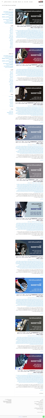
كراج (26, 34)
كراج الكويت (38, 35)
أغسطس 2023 (11, 37)
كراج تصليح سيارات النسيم (39, 228)
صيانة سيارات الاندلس (30, 149)
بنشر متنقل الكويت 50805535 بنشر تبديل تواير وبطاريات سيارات (38, 402)
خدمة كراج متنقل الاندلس (38, 149)
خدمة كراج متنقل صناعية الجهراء (26, 110)
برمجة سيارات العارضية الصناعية (34, 30)
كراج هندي (29, 37)
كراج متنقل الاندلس (34, 152)
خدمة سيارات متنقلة (25, 71)
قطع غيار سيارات (29, 34)
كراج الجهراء (36, 265)
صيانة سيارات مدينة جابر (24, 378)
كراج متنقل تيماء (38, 343)
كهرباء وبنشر (11, 106)
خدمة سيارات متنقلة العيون (20, 71)
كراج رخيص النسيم (31, 228)
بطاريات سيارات (26, 1)
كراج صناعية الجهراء (35, 113)
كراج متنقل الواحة (36, 305)
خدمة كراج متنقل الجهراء (38, 264)
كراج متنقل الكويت (36, 37)
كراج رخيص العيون (31, 74)
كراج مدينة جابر (23, 381)
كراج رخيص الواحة (31, 304)
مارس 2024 (11, 30)
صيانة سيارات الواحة (30, 302)
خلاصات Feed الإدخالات (10, 112)
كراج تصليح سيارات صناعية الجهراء (24, 112)
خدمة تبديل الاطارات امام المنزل (34, 71)
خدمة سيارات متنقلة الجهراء (20, 263)
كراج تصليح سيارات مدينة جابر (32, 380)
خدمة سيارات (29, 71)
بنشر (22, 1)
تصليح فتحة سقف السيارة (38, 224)
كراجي (27, 37)
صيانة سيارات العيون (30, 72)
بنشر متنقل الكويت (20, 416)
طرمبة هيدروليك (36, 34)
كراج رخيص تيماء (32, 342)
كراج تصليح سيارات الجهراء (32, 266)
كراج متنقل (19, 1)
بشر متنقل (30, 30)
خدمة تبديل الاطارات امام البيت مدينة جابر (37, 377)
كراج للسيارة (26, 36)
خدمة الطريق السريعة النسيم (21, 224)
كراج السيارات (19, 34)
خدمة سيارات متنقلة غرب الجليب (38, 187)
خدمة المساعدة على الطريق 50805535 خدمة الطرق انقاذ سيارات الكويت (39, 404)
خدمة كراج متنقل (30, 33)
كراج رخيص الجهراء (25, 266)
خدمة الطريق (25, 224)
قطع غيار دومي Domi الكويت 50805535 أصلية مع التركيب (7, 15)
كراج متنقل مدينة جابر (27, 381)
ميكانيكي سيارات (28, 76)
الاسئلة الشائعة (41, 400)
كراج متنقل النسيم (36, 229)
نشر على (35, 144)
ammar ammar (39, 144)
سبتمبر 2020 (11, 40)
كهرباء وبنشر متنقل (39, 76)
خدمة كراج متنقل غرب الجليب (27, 187)
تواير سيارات (11, 100)
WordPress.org (11, 113)
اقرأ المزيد (41, 45)
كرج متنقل (20, 37)
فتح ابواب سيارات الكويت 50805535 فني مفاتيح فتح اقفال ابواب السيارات (38, 408)
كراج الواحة (31, 303)
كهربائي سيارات (35, 76)
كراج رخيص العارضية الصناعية (34, 36)
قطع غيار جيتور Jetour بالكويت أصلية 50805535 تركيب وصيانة (8, 20)
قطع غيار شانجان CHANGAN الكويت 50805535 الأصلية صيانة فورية (8, 12)
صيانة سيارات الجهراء (30, 264)
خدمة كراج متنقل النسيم (38, 226)
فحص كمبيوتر (32, 34)
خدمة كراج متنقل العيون (38, 72)
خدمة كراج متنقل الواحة (38, 302)
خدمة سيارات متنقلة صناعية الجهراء (38, 110)
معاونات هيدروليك (32, 76)
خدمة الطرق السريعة (29, 224)
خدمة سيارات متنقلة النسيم (20, 225)
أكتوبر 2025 (11, 27)
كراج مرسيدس (32, 37)
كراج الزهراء (22, 34)
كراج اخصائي (25, 34)
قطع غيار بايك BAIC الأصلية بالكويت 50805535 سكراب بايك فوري (8, 22)
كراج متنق (20, 36)
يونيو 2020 (11, 43)
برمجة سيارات (39, 30)
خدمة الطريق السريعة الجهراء (21, 262)
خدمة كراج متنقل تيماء (39, 340)
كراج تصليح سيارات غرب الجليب (27, 189)
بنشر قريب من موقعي (19, 30)
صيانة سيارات (19, 33)
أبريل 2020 (11, 46)
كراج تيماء (38, 342)
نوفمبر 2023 (11, 36)
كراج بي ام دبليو (32, 35)
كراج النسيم (31, 227)
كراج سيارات (29, 36)
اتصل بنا (42, 399)
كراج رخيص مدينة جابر (24, 380)
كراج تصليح (22, 35)
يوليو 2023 (11, 39)
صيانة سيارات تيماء (32, 340)
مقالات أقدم (41, 393)
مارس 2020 (11, 47)
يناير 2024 (11, 33)
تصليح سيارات (31, 1)
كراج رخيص (38, 36)
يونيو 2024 (11, 29)
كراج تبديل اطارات (29, 35)
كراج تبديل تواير (25, 35)
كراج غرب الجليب (37, 190)
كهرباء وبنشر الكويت (22, 114)
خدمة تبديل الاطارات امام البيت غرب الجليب (34, 186)
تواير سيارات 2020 (34, 224)
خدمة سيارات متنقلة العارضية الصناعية (36, 33)
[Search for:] (7, 51)
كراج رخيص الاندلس (25, 151)
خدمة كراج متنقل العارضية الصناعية (24, 33)
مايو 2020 (11, 44)
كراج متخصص (23, 36)
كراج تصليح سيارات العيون (39, 74)
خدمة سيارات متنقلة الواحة (20, 301)
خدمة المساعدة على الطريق (8, 1)
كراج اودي (35, 35)
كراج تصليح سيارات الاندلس (32, 151)
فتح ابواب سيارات (14, 1)
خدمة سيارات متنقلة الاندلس (20, 148)
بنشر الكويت (22, 30)
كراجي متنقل (25, 37)
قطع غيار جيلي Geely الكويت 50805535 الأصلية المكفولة (7, 17)
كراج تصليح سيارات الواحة (39, 304)
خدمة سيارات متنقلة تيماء (20, 339)
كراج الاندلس (36, 150)
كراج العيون (34, 73)
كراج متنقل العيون (40, 75)
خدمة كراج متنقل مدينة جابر (33, 378)
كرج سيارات (22, 37)
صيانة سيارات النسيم (30, 226)
